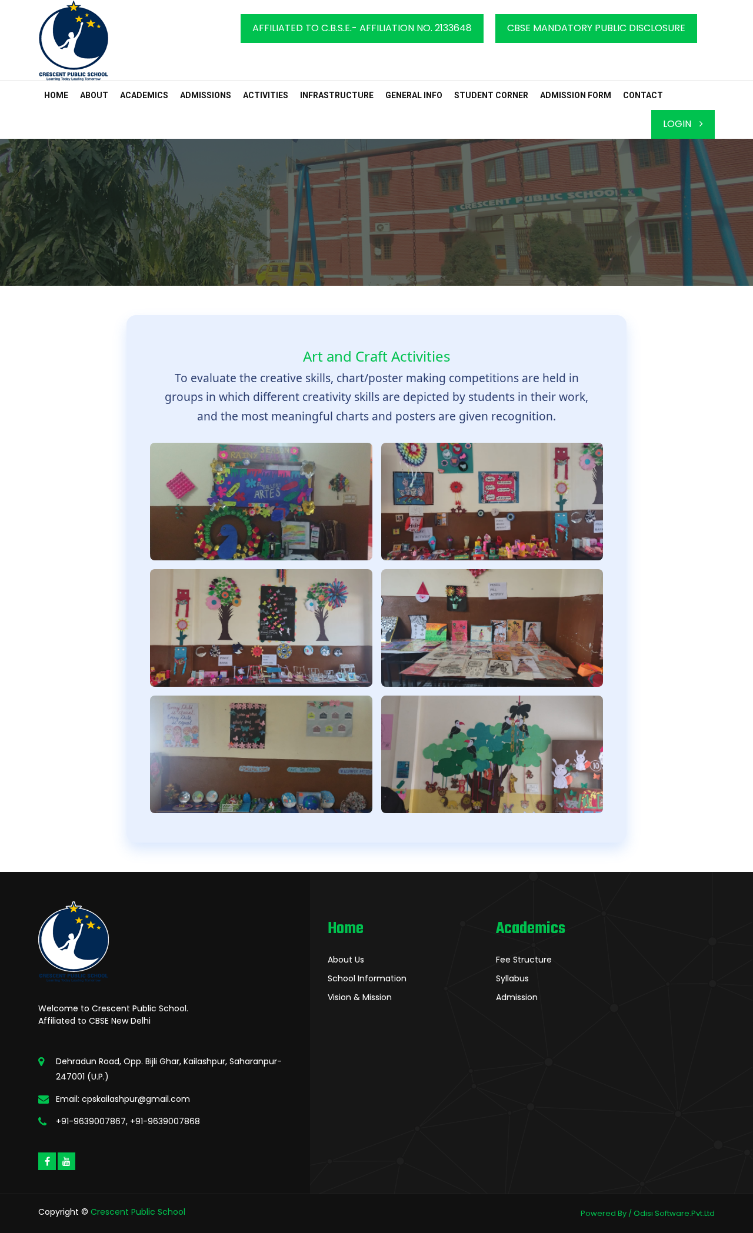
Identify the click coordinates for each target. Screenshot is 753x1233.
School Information (367, 978)
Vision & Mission (360, 997)
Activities (265, 95)
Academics (144, 95)
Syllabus (512, 978)
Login (678, 124)
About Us (346, 959)
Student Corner (491, 95)
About (94, 95)
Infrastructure (337, 95)
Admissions (205, 95)
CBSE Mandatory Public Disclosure (596, 28)
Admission (517, 997)
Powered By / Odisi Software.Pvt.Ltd (648, 1213)
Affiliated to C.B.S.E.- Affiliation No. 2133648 (362, 28)
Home (56, 95)
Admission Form (575, 95)
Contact (643, 95)
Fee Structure (524, 959)
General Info (413, 95)
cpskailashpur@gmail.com (136, 1099)
